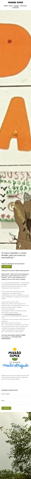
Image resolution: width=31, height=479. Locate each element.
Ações (11, 6)
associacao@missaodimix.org (13, 314)
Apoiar (16, 6)
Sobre (6, 6)
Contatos (15, 8)
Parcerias (23, 6)
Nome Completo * (5, 394)
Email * (3, 400)
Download (7, 266)
